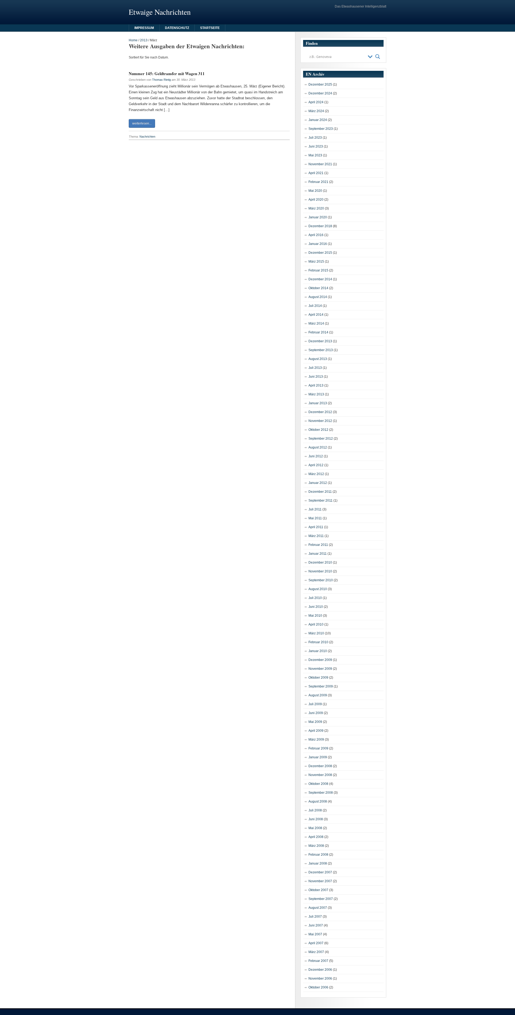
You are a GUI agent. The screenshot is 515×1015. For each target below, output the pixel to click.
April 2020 (315, 199)
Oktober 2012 (318, 430)
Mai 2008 (315, 828)
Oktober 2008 (318, 784)
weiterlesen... (142, 123)
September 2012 (320, 438)
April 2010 (315, 624)
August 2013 (317, 359)
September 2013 (320, 350)
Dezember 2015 (320, 253)
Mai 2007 (315, 934)
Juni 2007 (315, 925)
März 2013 (316, 394)
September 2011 (320, 500)
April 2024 (315, 102)
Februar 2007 (318, 961)
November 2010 (320, 571)
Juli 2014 (315, 306)
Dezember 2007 (320, 872)
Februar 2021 (318, 182)
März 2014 (316, 323)
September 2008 (320, 793)
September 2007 (320, 899)
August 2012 (317, 447)
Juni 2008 (315, 819)
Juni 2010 (315, 607)
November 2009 (320, 669)
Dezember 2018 (320, 226)
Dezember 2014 (320, 279)
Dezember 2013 (320, 341)
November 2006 (320, 978)
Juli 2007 (315, 916)
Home (133, 40)
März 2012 (316, 474)
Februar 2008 (318, 854)
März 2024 (316, 111)
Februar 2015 (318, 270)
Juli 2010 (315, 598)
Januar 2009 (317, 757)
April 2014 (315, 315)
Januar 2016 (317, 244)
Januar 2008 (317, 863)
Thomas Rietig (161, 79)
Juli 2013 (315, 368)
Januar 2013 (317, 403)
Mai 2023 (315, 155)
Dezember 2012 (320, 412)
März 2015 (316, 261)
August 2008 (317, 801)
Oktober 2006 (318, 987)
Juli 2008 (315, 810)
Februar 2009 (318, 748)
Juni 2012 (315, 456)
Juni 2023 (315, 146)
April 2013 (315, 385)
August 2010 (317, 589)
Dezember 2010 (320, 562)
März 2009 (316, 739)
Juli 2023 (315, 137)
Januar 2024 (317, 120)
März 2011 (316, 536)
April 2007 (315, 943)
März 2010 (316, 633)
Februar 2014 (318, 332)
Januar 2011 (317, 554)
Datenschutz (177, 28)
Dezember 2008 (320, 766)
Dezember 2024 (320, 93)
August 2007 (317, 908)
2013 (144, 40)
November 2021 (320, 164)
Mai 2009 (315, 722)
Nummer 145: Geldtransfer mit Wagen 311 (167, 73)
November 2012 (320, 421)
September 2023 (320, 129)
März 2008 (316, 846)
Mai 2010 (315, 615)
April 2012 (315, 465)
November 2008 (320, 775)
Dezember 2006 (320, 970)
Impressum (144, 28)
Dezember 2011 (320, 492)
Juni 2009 (315, 713)
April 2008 (315, 837)
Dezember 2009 (320, 660)
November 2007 (320, 881)
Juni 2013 (315, 376)
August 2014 (317, 297)
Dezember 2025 (320, 84)
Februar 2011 (318, 545)
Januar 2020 (317, 217)
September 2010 (320, 580)
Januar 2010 (317, 651)
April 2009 (315, 731)
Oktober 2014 (318, 288)
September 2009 (320, 686)
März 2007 (316, 952)
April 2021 (315, 173)
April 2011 (315, 527)
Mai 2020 (315, 191)
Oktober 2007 (318, 890)
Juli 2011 (315, 509)
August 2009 (317, 695)
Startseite (210, 28)
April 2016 (315, 235)
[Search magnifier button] (377, 56)
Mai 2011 (315, 518)
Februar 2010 (318, 642)
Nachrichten (147, 136)
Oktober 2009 (318, 677)
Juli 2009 (315, 704)
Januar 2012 (317, 483)
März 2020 (316, 208)
